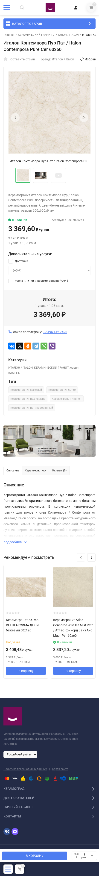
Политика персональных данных (25, 769)
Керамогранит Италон (67, 398)
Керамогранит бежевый (26, 389)
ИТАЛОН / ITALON (67, 34)
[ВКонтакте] (11, 346)
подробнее (13, 542)
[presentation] (15, 117)
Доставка (21, 261)
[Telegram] (35, 346)
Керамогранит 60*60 (62, 389)
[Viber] (52, 346)
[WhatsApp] (44, 346)
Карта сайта (60, 769)
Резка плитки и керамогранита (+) (41, 280)
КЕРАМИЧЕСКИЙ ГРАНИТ (35, 34)
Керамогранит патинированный (31, 407)
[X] (19, 346)
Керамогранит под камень (27, 398)
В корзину (26, 671)
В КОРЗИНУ (35, 856)
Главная (9, 34)
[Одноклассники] (27, 346)
